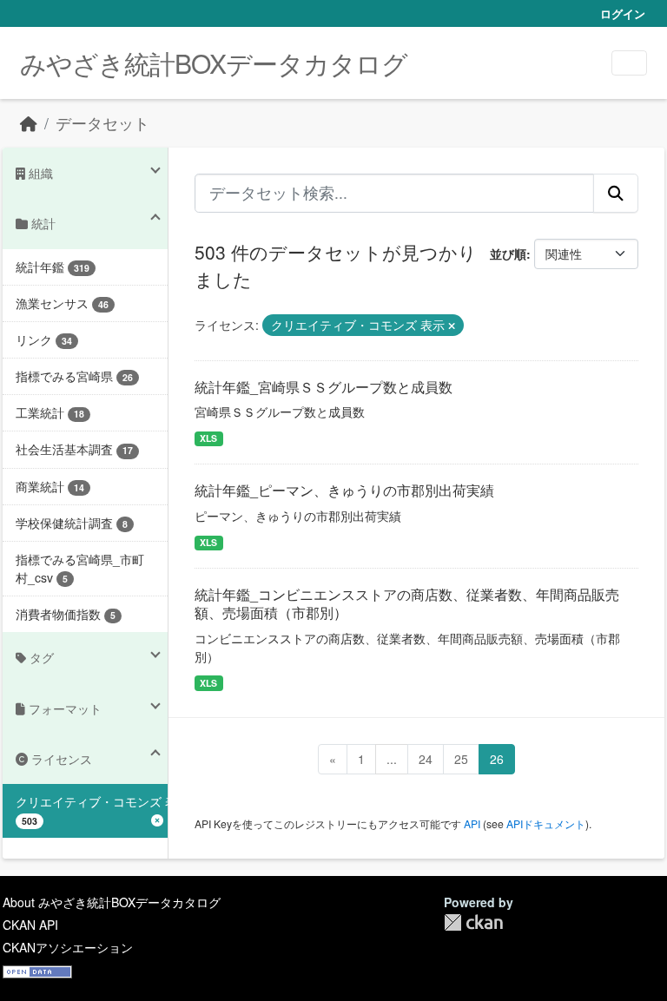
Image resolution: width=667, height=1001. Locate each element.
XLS (208, 438)
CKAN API (30, 924)
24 (426, 758)
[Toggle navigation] (629, 63)
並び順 (508, 253)
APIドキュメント (545, 823)
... (391, 758)
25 (461, 758)
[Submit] (615, 193)
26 (497, 758)
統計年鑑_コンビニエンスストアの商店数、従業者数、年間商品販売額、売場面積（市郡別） (407, 603)
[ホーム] (28, 123)
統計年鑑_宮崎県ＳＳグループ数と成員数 (323, 387)
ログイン (622, 13)
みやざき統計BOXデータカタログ (213, 63)
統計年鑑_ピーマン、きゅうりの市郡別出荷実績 (344, 490)
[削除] (451, 326)
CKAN (473, 922)
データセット (102, 123)
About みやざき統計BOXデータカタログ (112, 902)
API (472, 823)
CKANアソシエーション (68, 947)
